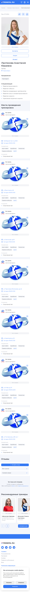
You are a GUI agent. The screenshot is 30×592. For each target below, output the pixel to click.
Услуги (15, 55)
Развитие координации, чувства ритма (14, 91)
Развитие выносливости (10, 86)
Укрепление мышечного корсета (12, 98)
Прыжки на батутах (7, 151)
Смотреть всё (23, 526)
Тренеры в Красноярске (13, 7)
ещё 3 (15, 151)
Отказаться (21, 582)
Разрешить (15, 586)
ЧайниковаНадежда (8, 516)
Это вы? (15, 59)
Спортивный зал (8, 156)
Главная (3, 7)
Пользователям (5, 554)
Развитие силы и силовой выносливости (15, 93)
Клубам (3, 558)
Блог (2, 562)
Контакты (15, 51)
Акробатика (13, 148)
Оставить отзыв (16, 464)
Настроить (9, 582)
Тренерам (4, 556)
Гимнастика (21, 148)
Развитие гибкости (8, 88)
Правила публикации (7, 560)
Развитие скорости (8, 96)
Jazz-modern (5, 148)
